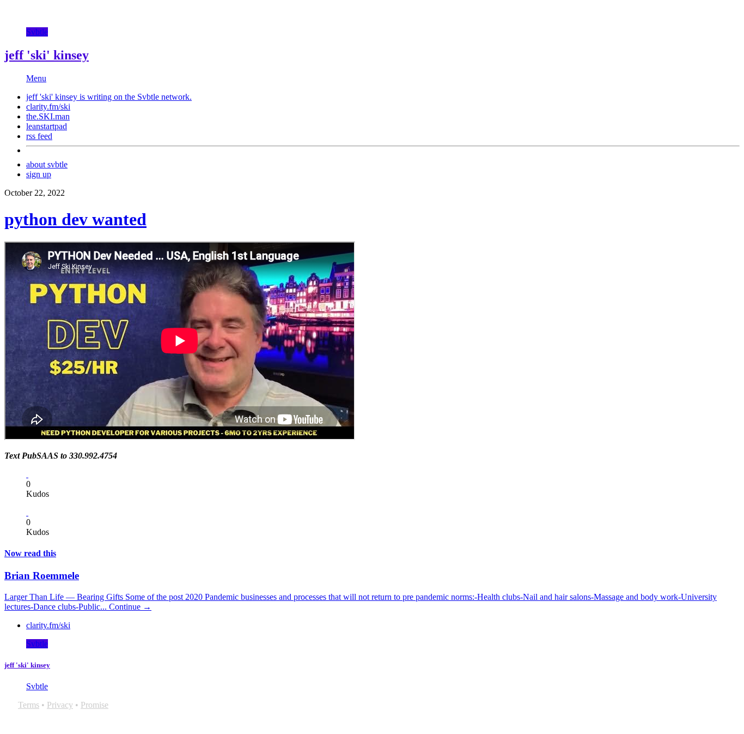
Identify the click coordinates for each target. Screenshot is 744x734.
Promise (94, 704)
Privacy (60, 704)
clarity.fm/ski (48, 106)
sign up (38, 174)
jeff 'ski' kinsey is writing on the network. (109, 96)
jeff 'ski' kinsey (46, 55)
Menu (36, 78)
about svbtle (47, 164)
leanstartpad (46, 126)
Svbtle (37, 32)
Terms (28, 704)
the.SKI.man (48, 116)
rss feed (39, 136)
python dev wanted (75, 219)
